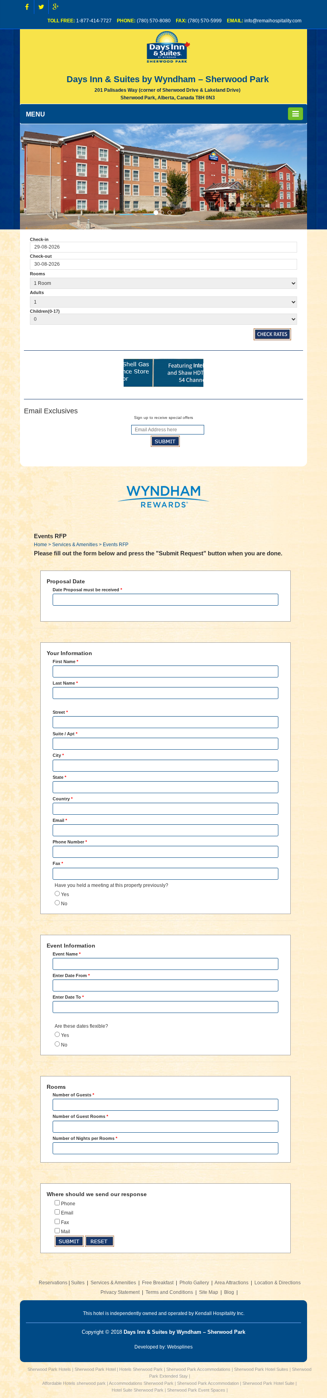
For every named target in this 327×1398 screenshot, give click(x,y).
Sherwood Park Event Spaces (196, 1390)
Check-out (41, 256)
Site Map (208, 1292)
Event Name (67, 954)
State (59, 777)
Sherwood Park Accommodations (198, 1369)
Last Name (65, 683)
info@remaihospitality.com (272, 21)
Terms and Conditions (169, 1292)
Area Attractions (231, 1282)
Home (40, 544)
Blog (229, 1292)
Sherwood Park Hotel (95, 1369)
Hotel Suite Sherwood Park (138, 1390)
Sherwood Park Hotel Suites (261, 1369)
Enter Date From (71, 975)
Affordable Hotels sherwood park (74, 1383)
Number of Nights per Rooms (85, 1138)
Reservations (53, 1282)
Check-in (39, 239)
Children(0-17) (45, 311)
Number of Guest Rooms (80, 1116)
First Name (65, 661)
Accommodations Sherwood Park (141, 1383)
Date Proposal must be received (87, 589)
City (58, 755)
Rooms (37, 273)
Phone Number (70, 841)
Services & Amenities (113, 1282)
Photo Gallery (194, 1282)
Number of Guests (73, 1094)
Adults (37, 292)
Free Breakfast (157, 1282)
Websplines (180, 1347)
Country (63, 798)
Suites (78, 1282)
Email (60, 820)
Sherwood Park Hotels (49, 1369)
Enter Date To (68, 997)
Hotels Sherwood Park (141, 1369)
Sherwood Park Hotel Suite (268, 1383)
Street (60, 712)
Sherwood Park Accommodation (208, 1383)
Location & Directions (277, 1282)
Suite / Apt (65, 733)
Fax (58, 863)
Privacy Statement (120, 1292)
